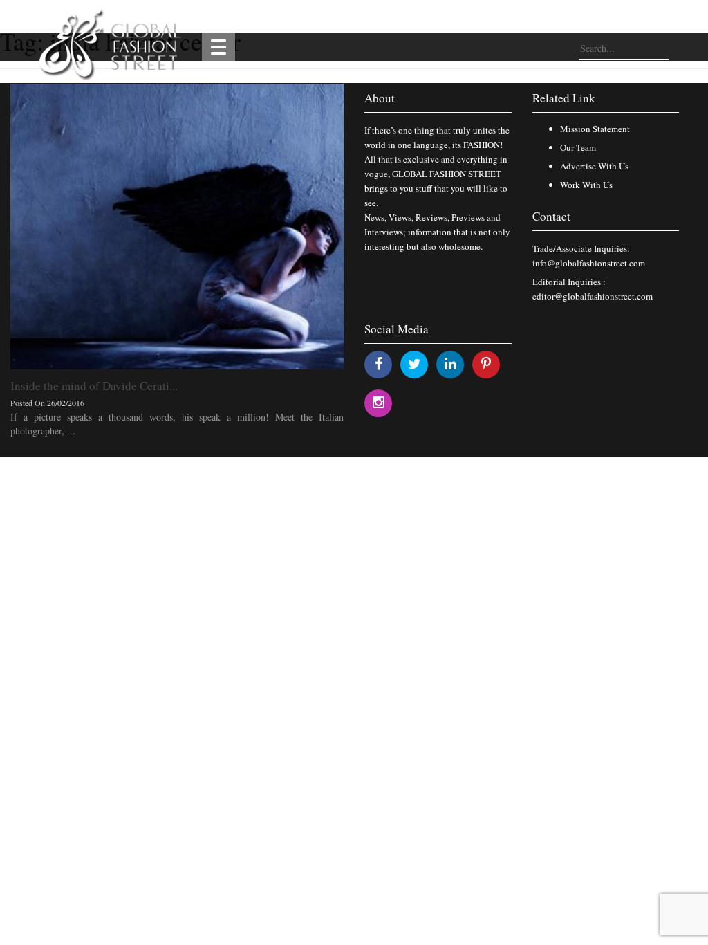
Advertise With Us (594, 166)
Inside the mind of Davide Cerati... (94, 386)
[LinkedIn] (450, 363)
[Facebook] (378, 363)
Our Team (578, 147)
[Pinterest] (486, 363)
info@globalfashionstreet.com (588, 263)
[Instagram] (378, 402)
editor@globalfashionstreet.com (592, 296)
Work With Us (586, 184)
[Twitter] (414, 363)
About (379, 98)
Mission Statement (595, 128)
